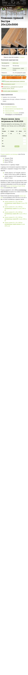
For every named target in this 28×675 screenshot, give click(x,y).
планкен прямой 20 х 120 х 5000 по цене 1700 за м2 (16, 219)
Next (26, 51)
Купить (23, 151)
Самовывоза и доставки (12, 113)
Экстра (24, 129)
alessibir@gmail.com (11, 5)
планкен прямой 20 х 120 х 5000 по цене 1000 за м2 (15, 229)
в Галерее (21, 57)
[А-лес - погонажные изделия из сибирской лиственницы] (6, 10)
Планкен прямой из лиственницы (9, 159)
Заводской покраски (10, 107)
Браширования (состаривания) (14, 109)
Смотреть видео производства (10, 91)
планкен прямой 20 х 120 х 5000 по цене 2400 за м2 (15, 214)
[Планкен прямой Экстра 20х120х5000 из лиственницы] (5, 52)
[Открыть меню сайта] (25, 9)
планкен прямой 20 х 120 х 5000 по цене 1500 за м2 (16, 224)
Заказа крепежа (9, 111)
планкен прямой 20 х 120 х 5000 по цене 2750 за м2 (16, 208)
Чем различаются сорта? (9, 84)
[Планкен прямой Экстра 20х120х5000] (14, 38)
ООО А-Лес (15, 63)
